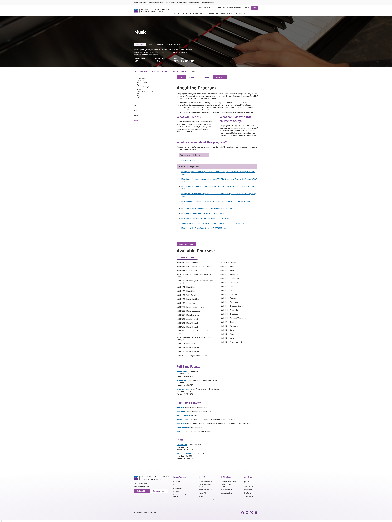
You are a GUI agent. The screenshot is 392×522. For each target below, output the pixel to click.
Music (136, 120)
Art (135, 105)
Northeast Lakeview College (156, 2)
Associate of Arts (189, 160)
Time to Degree (248, 496)
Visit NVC (247, 8)
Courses (192, 77)
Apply (254, 8)
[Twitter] (251, 512)
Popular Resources (204, 8)
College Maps (142, 491)
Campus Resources (179, 477)
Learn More (248, 477)
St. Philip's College (182, 2)
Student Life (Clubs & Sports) (205, 485)
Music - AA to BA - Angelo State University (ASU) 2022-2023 (203, 213)
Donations (202, 496)
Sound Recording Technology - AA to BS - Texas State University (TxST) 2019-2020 (212, 223)
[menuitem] (152, 105)
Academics (144, 71)
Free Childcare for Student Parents (181, 495)
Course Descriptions (187, 257)
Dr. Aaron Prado (183, 389)
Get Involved (203, 477)
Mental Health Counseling (228, 481)
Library (175, 485)
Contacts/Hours (159, 491)
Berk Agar (181, 407)
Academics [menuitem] (187, 13)
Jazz (225, 107)
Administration (248, 490)
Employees (176, 491)
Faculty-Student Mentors (206, 481)
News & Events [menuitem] (226, 13)
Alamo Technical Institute (208, 2)
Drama (136, 115)
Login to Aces (221, 8)
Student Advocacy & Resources (227, 485)
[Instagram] (247, 512)
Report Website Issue (205, 490)
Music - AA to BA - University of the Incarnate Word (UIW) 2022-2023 (207, 208)
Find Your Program (159, 71)
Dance (136, 110)
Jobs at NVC (202, 493)
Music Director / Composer (155, 44)
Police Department (226, 490)
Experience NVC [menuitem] (213, 13)
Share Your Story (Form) (206, 500)
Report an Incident (226, 493)
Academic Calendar (247, 482)
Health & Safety (226, 477)
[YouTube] (256, 512)
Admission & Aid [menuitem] (199, 13)
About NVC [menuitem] (176, 13)
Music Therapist (140, 44)
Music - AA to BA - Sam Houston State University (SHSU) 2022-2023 (206, 218)
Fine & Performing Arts (179, 71)
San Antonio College (194, 2)
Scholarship (205, 77)
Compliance (247, 493)
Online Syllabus (178, 488)
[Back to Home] (135, 71)
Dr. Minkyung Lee (184, 380)
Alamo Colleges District (140, 2)
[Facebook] (242, 512)
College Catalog (248, 486)
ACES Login (176, 481)
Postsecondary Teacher (173, 44)
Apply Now (220, 77)
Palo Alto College (170, 2)
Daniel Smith (182, 371)
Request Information (235, 8)
